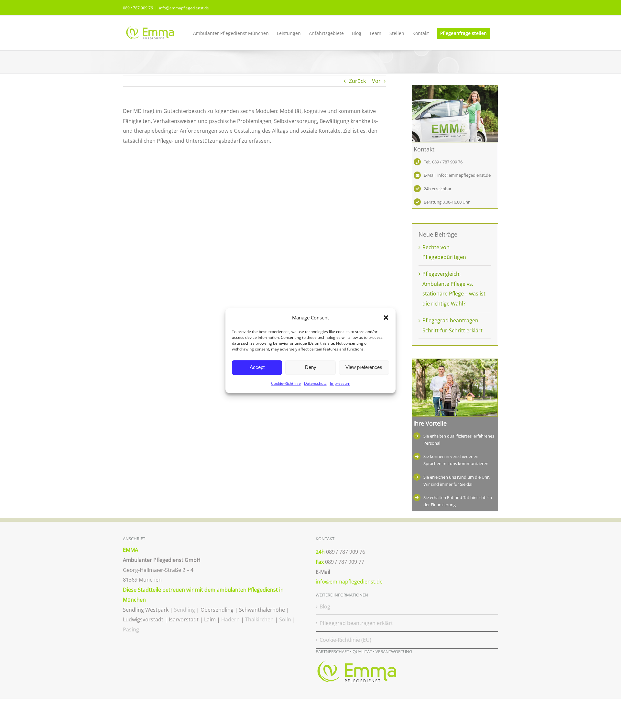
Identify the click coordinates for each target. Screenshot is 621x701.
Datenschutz (315, 383)
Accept (257, 367)
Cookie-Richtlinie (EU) (345, 639)
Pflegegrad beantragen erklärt (356, 623)
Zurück (357, 80)
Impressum (340, 383)
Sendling (184, 609)
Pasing (131, 629)
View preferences (363, 367)
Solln (285, 619)
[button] (386, 318)
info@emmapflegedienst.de (184, 8)
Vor (376, 80)
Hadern (230, 619)
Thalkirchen (259, 619)
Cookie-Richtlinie (286, 383)
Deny (310, 367)
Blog (325, 606)
